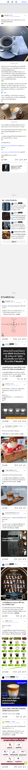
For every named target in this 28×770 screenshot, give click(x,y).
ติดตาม (11, 15)
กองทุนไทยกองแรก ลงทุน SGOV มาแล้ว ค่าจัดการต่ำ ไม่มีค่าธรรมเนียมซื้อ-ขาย (14, 368)
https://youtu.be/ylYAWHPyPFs (9, 145)
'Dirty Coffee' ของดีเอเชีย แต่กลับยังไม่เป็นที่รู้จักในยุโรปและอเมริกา (14, 709)
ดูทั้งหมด (14, 241)
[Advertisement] (14, 8)
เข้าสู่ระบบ (24, 2)
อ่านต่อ (18, 314)
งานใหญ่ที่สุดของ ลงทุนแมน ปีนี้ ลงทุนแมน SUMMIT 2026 (13, 603)
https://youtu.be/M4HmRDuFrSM (10, 152)
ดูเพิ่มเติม (18, 376)
